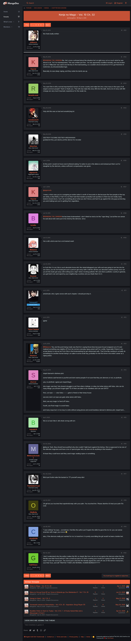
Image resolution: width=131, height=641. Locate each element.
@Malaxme (47, 347)
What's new (8, 22)
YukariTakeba (33, 329)
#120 (125, 553)
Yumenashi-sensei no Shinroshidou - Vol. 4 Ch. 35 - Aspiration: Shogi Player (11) (57, 605)
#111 (125, 290)
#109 (124, 237)
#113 (125, 343)
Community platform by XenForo (113, 636)
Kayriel (33, 69)
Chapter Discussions (51, 588)
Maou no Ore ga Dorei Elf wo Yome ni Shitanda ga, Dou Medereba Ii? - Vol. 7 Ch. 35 (59, 592)
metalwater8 (33, 120)
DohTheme (110, 638)
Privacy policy (73, 637)
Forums (6, 17)
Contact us (50, 637)
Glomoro (33, 356)
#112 (125, 317)
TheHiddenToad (33, 486)
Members (7, 27)
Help (82, 637)
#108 (124, 213)
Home (6, 11)
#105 (125, 134)
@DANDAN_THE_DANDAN (52, 60)
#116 (125, 443)
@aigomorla (47, 190)
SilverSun (33, 146)
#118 (125, 500)
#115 (125, 417)
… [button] (33, 25)
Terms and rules (61, 637)
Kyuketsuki (121, 612)
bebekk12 (33, 429)
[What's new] (126, 3)
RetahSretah (33, 95)
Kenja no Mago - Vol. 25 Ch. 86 (40, 586)
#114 (125, 370)
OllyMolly (33, 512)
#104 (124, 108)
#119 (125, 526)
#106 (124, 160)
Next (47, 25)
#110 (125, 264)
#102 (125, 57)
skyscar (33, 382)
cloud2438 (33, 538)
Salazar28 (122, 600)
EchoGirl (122, 606)
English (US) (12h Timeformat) (34, 637)
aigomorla (33, 172)
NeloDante (122, 588)
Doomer (33, 276)
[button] (13, 21)
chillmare (33, 42)
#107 (124, 187)
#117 (125, 474)
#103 (124, 83)
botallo (33, 225)
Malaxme (33, 250)
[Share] (121, 30)
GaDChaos (33, 565)
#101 (125, 30)
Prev (27, 25)
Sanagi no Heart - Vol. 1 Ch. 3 (40, 598)
